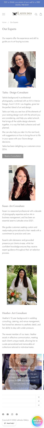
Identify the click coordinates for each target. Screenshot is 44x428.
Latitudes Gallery (22, 420)
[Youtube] (7, 414)
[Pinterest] (16, 414)
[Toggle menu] (3, 14)
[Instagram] (12, 414)
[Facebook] (3, 414)
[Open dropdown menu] (39, 397)
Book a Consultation (13, 156)
